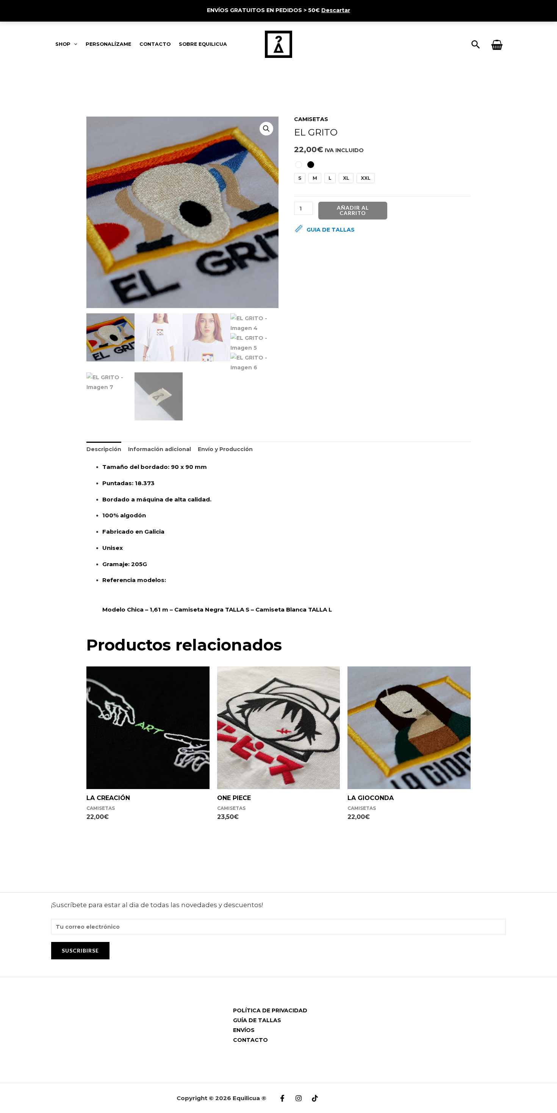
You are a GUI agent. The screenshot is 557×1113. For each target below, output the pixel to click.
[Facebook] (282, 1098)
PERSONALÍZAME (108, 44)
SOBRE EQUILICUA (203, 44)
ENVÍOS (244, 1030)
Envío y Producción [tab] (225, 449)
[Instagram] (298, 1098)
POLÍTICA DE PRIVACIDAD (270, 1010)
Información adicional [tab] (159, 449)
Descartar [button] (335, 10)
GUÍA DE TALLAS (257, 1020)
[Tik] (314, 1098)
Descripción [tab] (103, 449)
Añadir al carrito (353, 210)
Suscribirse (80, 950)
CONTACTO (155, 44)
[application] (73, 44)
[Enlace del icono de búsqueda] (476, 45)
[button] (266, 128)
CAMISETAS (311, 119)
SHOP (62, 44)
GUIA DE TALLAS (331, 229)
